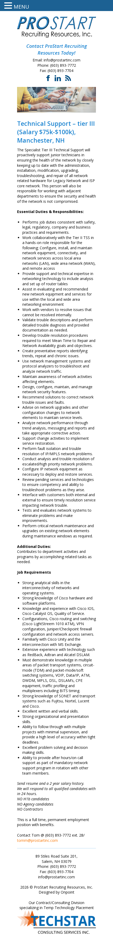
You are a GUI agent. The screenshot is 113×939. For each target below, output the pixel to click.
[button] (9, 5)
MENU (21, 6)
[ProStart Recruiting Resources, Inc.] (56, 27)
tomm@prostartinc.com (37, 840)
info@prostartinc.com (62, 60)
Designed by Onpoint (56, 892)
